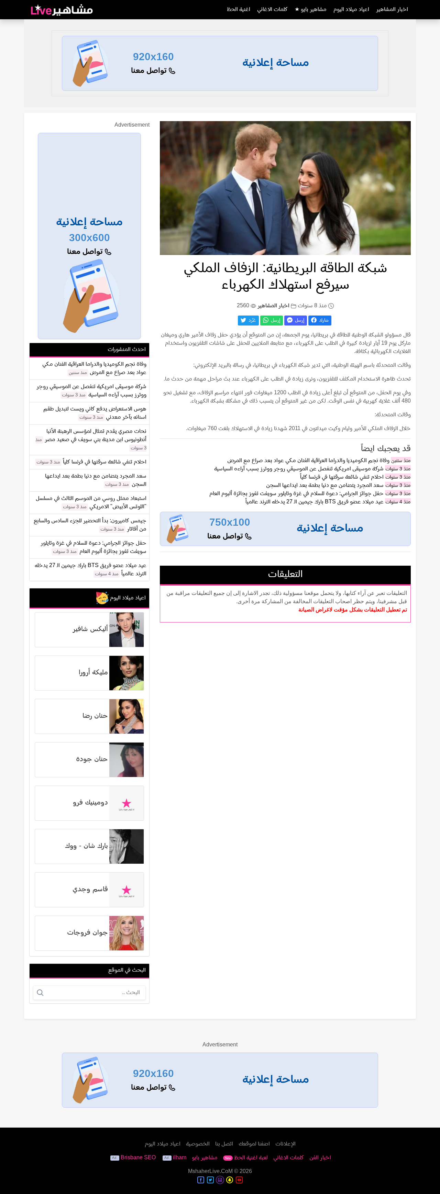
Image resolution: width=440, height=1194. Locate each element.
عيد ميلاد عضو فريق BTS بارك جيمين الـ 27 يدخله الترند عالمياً (314, 502)
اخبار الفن (320, 1158)
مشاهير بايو (205, 1158)
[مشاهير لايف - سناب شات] (230, 1180)
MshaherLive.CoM (210, 1171)
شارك (323, 320)
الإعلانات (285, 1144)
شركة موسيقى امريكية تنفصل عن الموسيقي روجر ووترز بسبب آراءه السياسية (299, 469)
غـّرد (251, 320)
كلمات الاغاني (272, 9)
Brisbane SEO (138, 1158)
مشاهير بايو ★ (311, 9)
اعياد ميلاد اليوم (351, 9)
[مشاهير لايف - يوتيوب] (239, 1180)
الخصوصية (198, 1144)
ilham (179, 1158)
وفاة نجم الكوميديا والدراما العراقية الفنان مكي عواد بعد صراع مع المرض (308, 460)
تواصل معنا (150, 71)
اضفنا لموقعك (254, 1144)
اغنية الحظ (238, 9)
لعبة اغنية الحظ (246, 1158)
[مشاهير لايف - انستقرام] (220, 1180)
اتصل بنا (224, 1144)
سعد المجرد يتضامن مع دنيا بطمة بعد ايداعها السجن (325, 485)
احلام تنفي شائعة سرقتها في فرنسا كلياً (342, 477)
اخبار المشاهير (392, 9)
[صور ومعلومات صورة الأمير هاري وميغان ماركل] (285, 188)
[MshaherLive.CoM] (62, 9)
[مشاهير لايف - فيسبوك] (201, 1180)
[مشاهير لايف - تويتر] (210, 1180)
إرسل (299, 320)
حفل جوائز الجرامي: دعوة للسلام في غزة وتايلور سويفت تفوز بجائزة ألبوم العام (296, 494)
